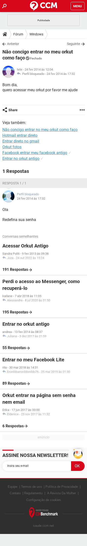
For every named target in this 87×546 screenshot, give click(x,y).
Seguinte (73, 44)
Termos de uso (31, 486)
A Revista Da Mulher (61, 493)
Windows (36, 34)
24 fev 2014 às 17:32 (61, 74)
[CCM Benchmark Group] (43, 513)
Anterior (13, 44)
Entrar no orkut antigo (20, 158)
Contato (15, 493)
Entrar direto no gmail (20, 141)
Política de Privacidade (61, 486)
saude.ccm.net (43, 525)
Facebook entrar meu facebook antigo (34, 152)
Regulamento (33, 493)
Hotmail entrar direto (19, 135)
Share (13, 110)
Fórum (18, 34)
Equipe (12, 486)
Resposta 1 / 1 (14, 183)
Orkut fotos (12, 147)
